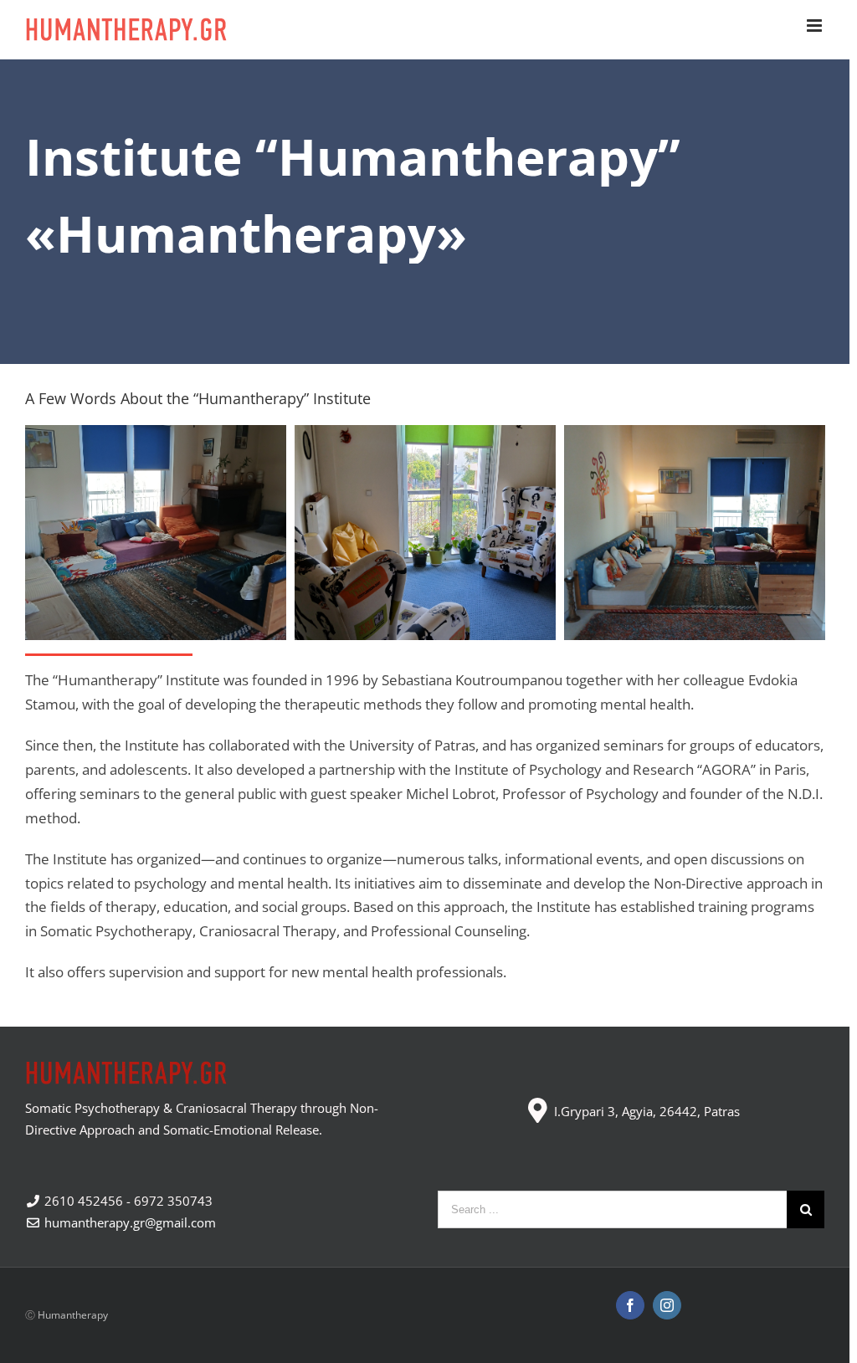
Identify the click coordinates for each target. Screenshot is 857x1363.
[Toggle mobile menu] (815, 25)
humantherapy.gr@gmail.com (128, 1222)
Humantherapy (73, 1315)
